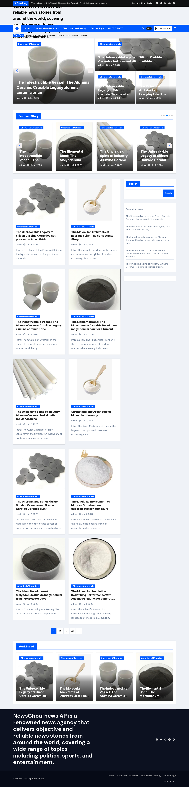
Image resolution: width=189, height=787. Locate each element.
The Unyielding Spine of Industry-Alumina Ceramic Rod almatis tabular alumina (74, 160)
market (76, 35)
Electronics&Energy (74, 28)
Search (133, 184)
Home (26, 28)
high (60, 35)
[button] (175, 28)
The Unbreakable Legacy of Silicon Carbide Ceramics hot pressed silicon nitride (114, 160)
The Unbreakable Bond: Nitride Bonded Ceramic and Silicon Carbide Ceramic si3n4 (37, 505)
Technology (97, 28)
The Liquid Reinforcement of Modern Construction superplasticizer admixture (90, 505)
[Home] (17, 28)
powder (42, 35)
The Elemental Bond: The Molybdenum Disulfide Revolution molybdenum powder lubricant (52, 87)
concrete (32, 35)
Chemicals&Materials (46, 28)
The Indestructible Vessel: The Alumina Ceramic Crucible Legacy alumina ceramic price (39, 325)
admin (20, 98)
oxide (84, 35)
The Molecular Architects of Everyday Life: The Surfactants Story (153, 160)
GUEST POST (115, 28)
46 (72, 631)
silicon (67, 35)
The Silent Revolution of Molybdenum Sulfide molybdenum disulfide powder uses (39, 595)
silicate (52, 35)
